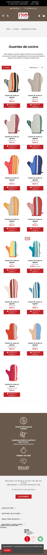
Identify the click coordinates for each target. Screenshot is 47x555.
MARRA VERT (35, 140)
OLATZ (11, 99)
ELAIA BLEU (35, 347)
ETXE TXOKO (12, 305)
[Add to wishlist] (20, 75)
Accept (7, 550)
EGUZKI (12, 223)
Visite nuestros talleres (17, 2)
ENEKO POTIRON (12, 347)
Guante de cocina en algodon (12, 96)
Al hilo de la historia (18, 4)
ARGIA (12, 264)
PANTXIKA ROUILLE (12, 388)
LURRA (35, 223)
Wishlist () (31, 8)
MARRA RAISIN (12, 140)
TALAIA (35, 305)
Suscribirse (23, 497)
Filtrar (7, 68)
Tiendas (35, 2)
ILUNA (11, 181)
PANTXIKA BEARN (35, 181)
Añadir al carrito (12, 106)
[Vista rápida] (20, 79)
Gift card (34, 4)
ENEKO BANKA (35, 264)
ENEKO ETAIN (35, 99)
